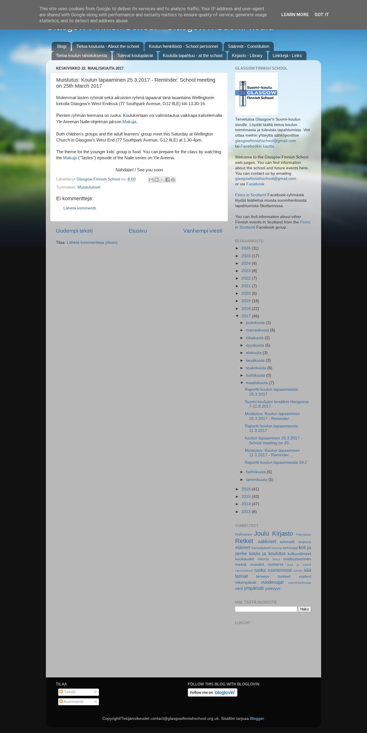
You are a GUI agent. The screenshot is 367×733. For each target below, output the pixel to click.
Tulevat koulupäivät (135, 55)
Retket (244, 541)
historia (277, 548)
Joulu (261, 533)
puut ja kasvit (299, 564)
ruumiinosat (280, 570)
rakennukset (244, 570)
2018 (246, 308)
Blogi (61, 46)
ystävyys (272, 588)
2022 (246, 278)
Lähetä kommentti (79, 208)
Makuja (129, 121)
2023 (246, 271)
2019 (246, 301)
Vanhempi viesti (202, 231)
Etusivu (138, 231)
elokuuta (254, 353)
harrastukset (261, 548)
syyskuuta (255, 345)
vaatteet (305, 577)
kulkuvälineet (299, 554)
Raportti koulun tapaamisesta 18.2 (276, 462)
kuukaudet (244, 559)
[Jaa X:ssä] (162, 179)
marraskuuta (258, 330)
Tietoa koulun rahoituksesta (81, 55)
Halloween (243, 534)
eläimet (242, 547)
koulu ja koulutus (267, 553)
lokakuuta (255, 338)
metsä (240, 564)
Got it (322, 14)
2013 (246, 512)
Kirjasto (282, 533)
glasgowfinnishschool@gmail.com (265, 141)
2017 (246, 316)
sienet (298, 570)
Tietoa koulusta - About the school (107, 46)
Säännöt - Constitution (248, 46)
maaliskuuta (257, 383)
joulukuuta (256, 323)
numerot (275, 564)
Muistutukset (88, 187)
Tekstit (69, 692)
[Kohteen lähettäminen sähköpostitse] (151, 179)
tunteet (284, 576)
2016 (246, 489)
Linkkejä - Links (287, 55)
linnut (276, 559)
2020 (246, 293)
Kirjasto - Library (247, 55)
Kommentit (73, 701)
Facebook (255, 184)
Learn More (295, 14)
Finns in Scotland (250, 195)
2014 (246, 504)
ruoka (260, 570)
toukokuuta (256, 368)
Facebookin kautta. (258, 146)
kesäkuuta (256, 360)
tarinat (241, 576)
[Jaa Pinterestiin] (173, 179)
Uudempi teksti (74, 231)
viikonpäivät (245, 582)
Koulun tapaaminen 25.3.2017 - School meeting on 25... (273, 440)
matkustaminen (297, 559)
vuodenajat (272, 582)
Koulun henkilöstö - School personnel (183, 46)
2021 (246, 286)
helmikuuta (256, 472)
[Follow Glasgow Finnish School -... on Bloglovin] (212, 695)
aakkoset (267, 541)
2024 (246, 263)
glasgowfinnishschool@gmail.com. (266, 178)
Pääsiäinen (303, 534)
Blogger (257, 718)
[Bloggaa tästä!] (156, 179)
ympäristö (254, 588)
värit (239, 588)
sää (307, 570)
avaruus (304, 542)
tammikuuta (257, 479)
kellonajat (290, 548)
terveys (262, 576)
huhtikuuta (256, 375)
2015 (246, 496)
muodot (257, 564)
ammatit (287, 542)
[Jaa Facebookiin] (167, 179)
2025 (246, 256)
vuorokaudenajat (299, 582)
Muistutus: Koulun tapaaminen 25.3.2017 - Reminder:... (272, 416)
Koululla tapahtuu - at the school (192, 55)
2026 (246, 248)
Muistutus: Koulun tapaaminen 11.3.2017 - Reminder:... (272, 452)
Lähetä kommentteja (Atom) (92, 242)
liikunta (263, 559)
